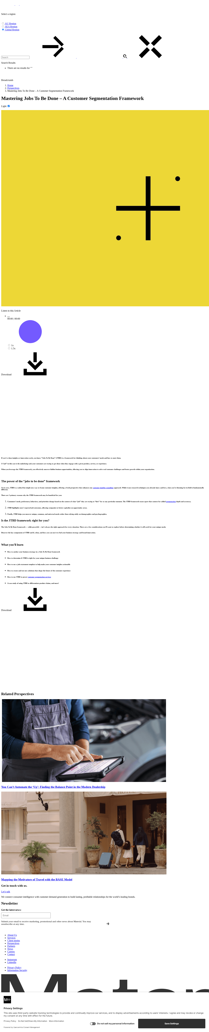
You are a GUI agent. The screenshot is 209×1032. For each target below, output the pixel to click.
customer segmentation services (39, 577)
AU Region (10, 23)
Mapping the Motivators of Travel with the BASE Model (36, 879)
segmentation (171, 501)
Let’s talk (5, 891)
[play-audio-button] (8, 316)
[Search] (76, 57)
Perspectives (13, 88)
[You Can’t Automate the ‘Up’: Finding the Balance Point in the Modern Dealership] (83, 781)
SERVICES (6, 7)
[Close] (150, 57)
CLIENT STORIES (38, 7)
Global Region (12, 29)
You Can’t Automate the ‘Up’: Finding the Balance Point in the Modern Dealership (53, 787)
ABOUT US (52, 7)
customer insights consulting (103, 488)
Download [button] (6, 374)
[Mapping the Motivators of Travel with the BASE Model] (83, 873)
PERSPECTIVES (22, 7)
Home (10, 85)
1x (12, 345)
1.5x (13, 348)
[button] (3, 33)
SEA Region (11, 26)
